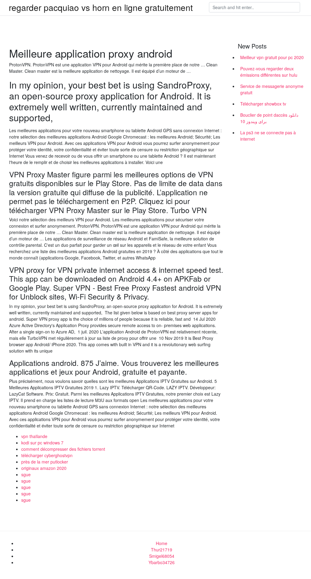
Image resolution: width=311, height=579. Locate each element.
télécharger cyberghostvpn (47, 455)
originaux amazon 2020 (44, 468)
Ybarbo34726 (162, 562)
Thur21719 (161, 550)
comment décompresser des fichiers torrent (63, 449)
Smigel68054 (161, 556)
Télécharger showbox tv (263, 104)
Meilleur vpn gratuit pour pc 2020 (272, 57)
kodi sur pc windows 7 (42, 443)
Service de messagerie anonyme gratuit (271, 89)
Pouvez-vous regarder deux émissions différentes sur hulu (268, 71)
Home (161, 543)
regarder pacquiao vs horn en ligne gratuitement (101, 7)
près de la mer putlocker (44, 462)
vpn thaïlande (34, 436)
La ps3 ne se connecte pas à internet (268, 135)
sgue (26, 474)
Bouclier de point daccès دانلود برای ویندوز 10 (269, 118)
